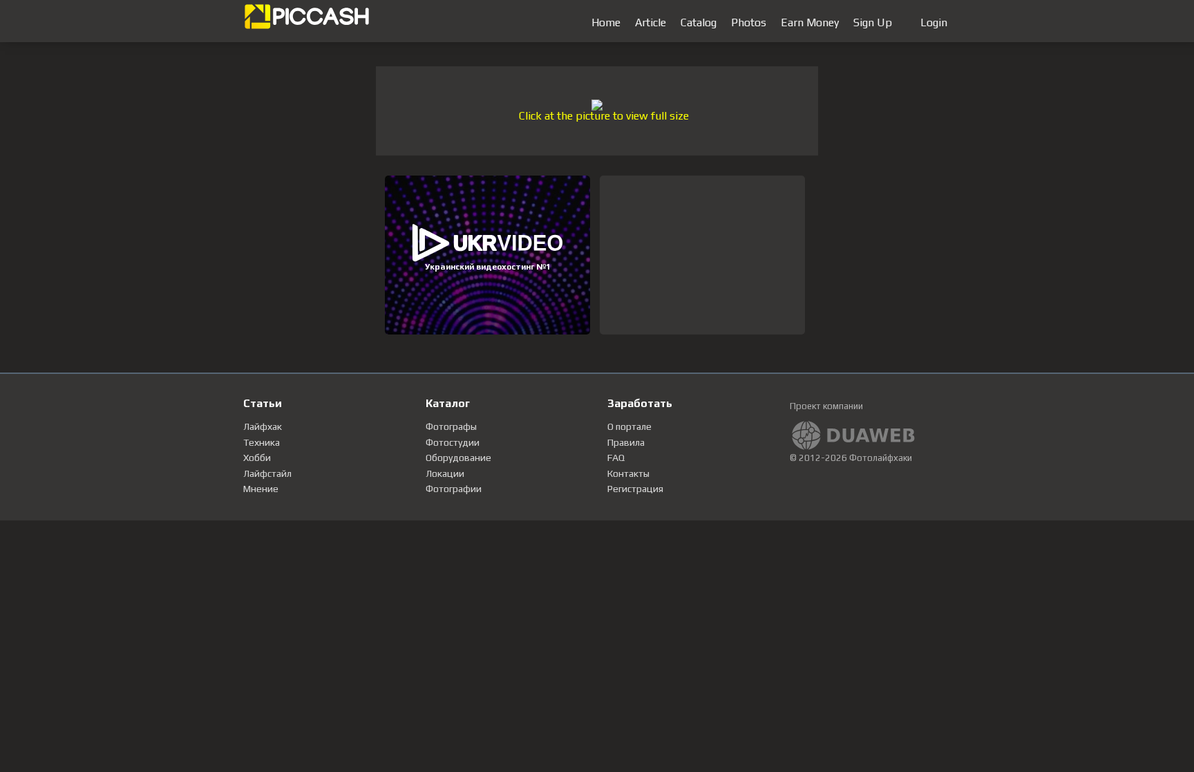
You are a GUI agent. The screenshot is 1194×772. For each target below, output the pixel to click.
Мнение (260, 488)
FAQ (616, 457)
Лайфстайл (267, 473)
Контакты (628, 473)
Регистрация (635, 488)
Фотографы (451, 426)
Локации (445, 473)
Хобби (257, 457)
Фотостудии (453, 442)
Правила (626, 442)
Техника (261, 442)
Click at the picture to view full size (604, 115)
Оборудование (458, 457)
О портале (629, 426)
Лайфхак (262, 426)
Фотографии (454, 488)
